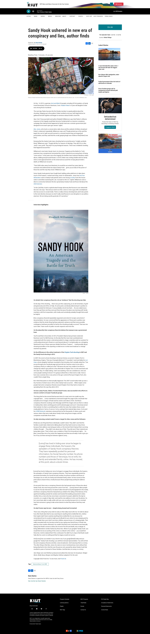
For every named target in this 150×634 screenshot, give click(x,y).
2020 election (38, 184)
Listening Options (64, 602)
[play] (28, 11)
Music (50, 16)
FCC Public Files (105, 599)
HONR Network (40, 411)
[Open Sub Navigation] (31, 16)
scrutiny (72, 177)
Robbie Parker (65, 105)
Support (72, 16)
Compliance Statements (107, 602)
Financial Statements (106, 606)
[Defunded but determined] (110, 105)
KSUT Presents (98, 16)
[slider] (35, 11)
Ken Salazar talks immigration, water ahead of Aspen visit (108, 75)
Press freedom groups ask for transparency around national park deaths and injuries (108, 90)
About (64, 16)
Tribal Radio (109, 16)
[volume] (33, 11)
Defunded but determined (110, 118)
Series (43, 16)
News (35, 16)
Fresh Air (63, 558)
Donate (119, 4)
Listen (29, 16)
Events (80, 16)
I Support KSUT (110, 127)
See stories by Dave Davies (37, 581)
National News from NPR (40, 564)
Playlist (62, 606)
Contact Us (83, 609)
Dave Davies (39, 42)
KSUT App (89, 16)
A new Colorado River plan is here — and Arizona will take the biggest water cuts (108, 67)
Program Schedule (64, 599)
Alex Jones (37, 129)
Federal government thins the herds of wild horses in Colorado (109, 82)
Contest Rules (104, 609)
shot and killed (55, 103)
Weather (58, 16)
